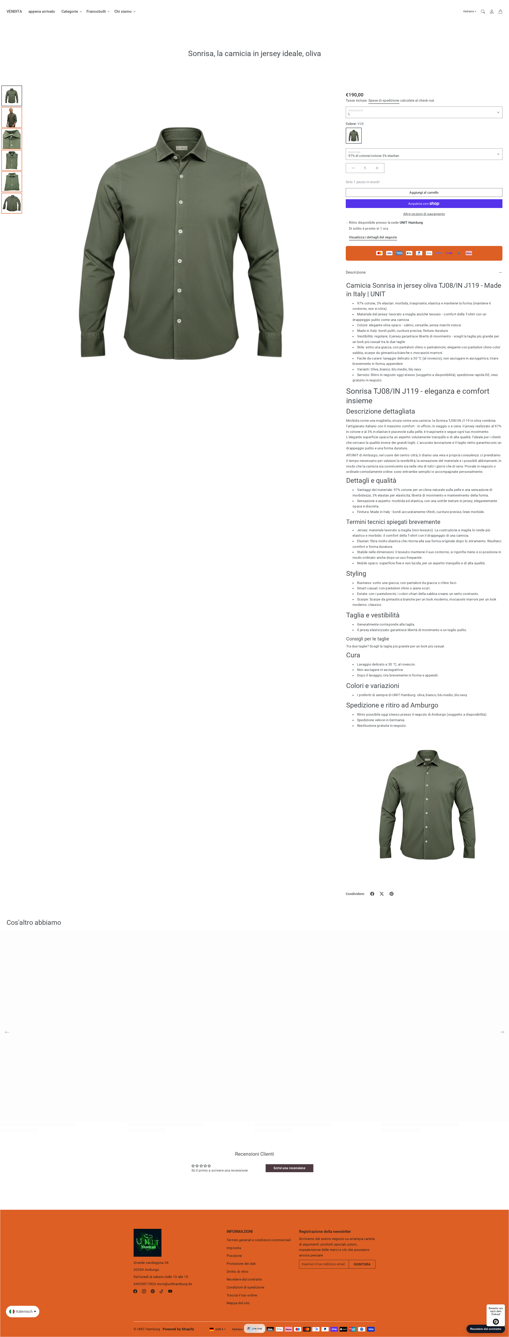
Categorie (69, 11)
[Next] (333, 243)
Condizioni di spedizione (245, 1287)
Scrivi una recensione (289, 1168)
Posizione (234, 1256)
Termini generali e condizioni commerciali (259, 1240)
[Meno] (353, 168)
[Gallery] (169, 243)
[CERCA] (483, 11)
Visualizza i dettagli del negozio (373, 237)
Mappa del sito (238, 1303)
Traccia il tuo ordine (242, 1295)
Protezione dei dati (241, 1264)
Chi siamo (123, 11)
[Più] (377, 168)
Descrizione (356, 272)
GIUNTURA (362, 1264)
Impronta (234, 1248)
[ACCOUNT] (491, 11)
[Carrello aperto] (500, 11)
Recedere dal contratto (244, 1279)
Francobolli (96, 11)
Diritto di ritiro (237, 1272)
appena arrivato (41, 11)
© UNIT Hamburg (147, 1329)
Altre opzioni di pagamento (424, 214)
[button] (372, 893)
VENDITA (14, 11)
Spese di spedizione (383, 100)
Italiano (468, 11)
